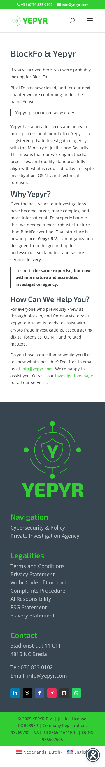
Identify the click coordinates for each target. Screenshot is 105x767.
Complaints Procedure (37, 590)
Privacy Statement (32, 574)
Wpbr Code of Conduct (38, 582)
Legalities (27, 555)
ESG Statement (28, 607)
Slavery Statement (32, 615)
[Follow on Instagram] (52, 693)
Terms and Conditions (37, 566)
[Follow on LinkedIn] (15, 693)
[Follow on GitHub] (64, 693)
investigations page (74, 376)
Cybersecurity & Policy (37, 527)
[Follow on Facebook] (27, 693)
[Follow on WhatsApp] (76, 693)
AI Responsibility (30, 598)
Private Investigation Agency (44, 535)
